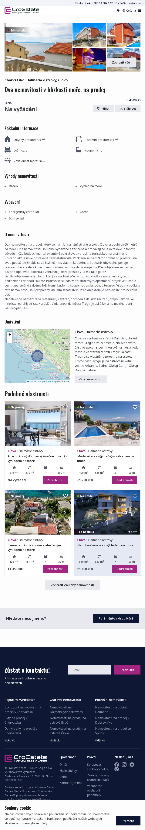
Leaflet (32, 381)
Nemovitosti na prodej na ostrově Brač (68, 720)
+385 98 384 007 (13, 779)
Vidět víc (10, 740)
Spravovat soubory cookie (97, 766)
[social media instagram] (124, 764)
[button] (38, 47)
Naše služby (68, 771)
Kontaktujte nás (70, 783)
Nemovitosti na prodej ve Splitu (113, 730)
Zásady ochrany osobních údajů (98, 777)
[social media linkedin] (132, 764)
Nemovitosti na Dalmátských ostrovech (66, 709)
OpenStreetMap (48, 381)
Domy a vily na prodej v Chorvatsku (21, 730)
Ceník (63, 777)
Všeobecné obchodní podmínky (94, 790)
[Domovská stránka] (22, 10)
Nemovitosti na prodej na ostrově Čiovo (68, 730)
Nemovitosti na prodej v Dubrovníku (112, 720)
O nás (63, 764)
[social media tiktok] (116, 769)
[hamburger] (139, 10)
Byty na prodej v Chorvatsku (16, 720)
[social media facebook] (116, 764)
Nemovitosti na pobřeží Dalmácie (112, 709)
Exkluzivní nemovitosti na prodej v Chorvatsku (23, 709)
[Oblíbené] (118, 10)
